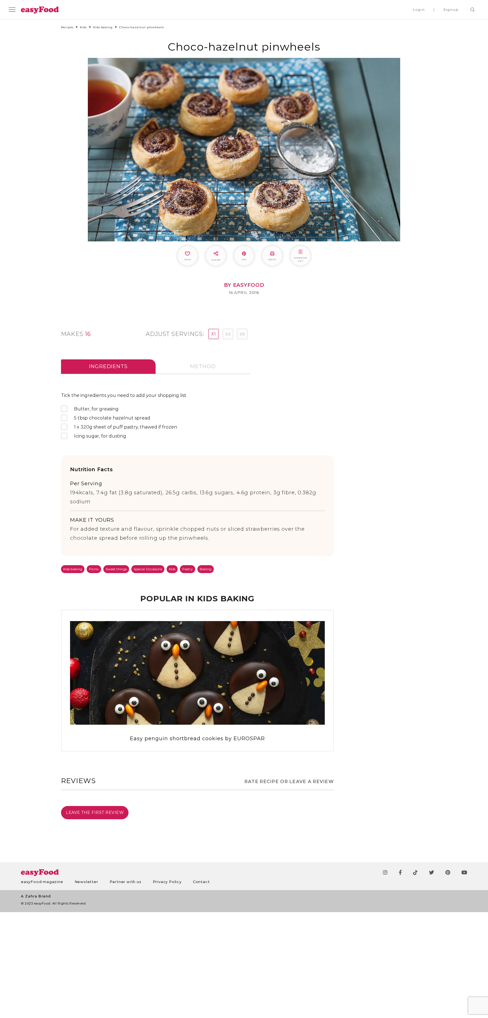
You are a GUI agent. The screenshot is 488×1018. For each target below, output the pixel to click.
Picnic (94, 569)
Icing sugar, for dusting (100, 436)
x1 (213, 334)
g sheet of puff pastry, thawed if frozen (125, 427)
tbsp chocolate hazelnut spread (112, 418)
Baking (206, 569)
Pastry (187, 569)
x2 (227, 334)
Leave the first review (95, 812)
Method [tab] (202, 366)
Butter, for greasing (96, 409)
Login (419, 9)
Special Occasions (148, 569)
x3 (242, 334)
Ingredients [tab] (108, 366)
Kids (172, 569)
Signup (451, 9)
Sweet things (116, 569)
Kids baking (72, 569)
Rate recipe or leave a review (289, 781)
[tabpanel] (197, 417)
